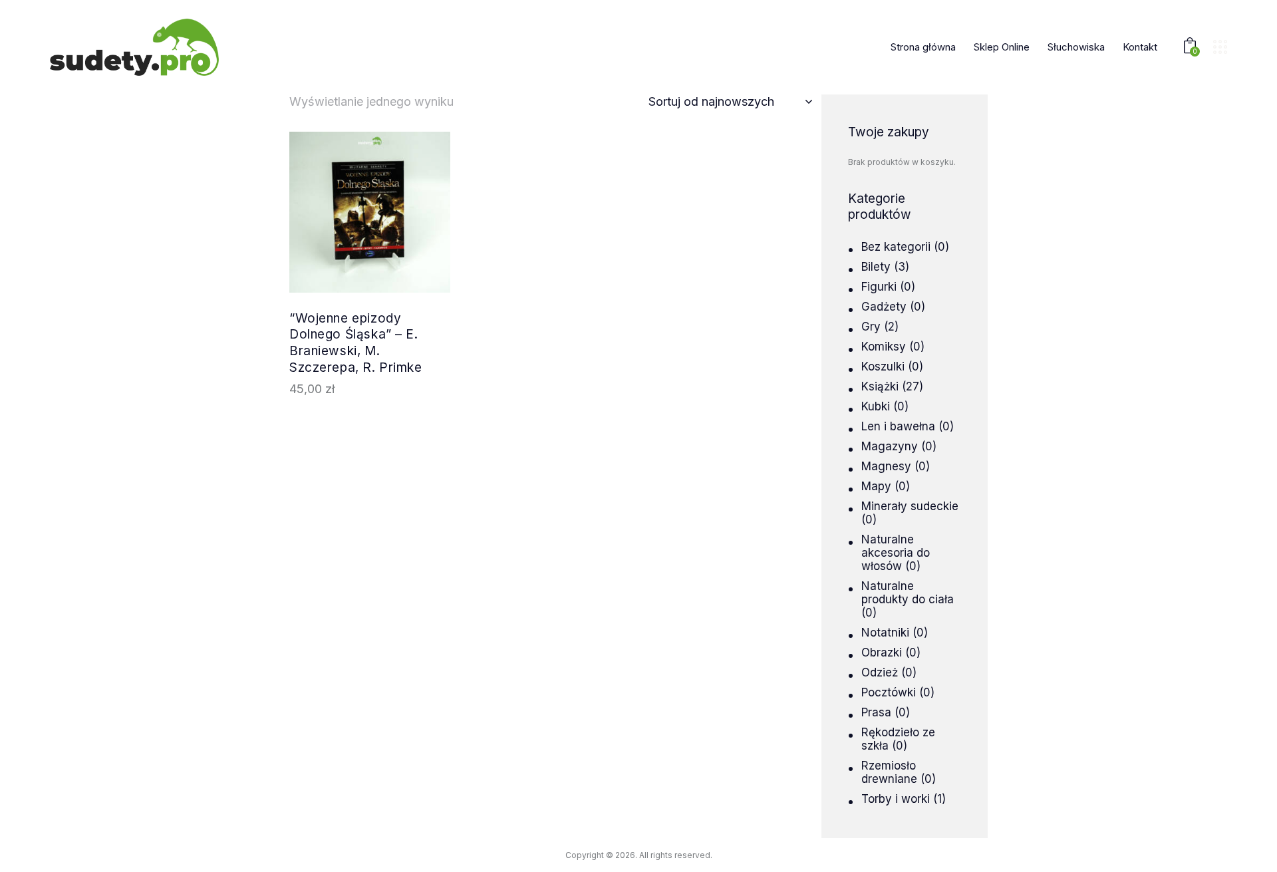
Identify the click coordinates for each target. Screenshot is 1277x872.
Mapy (876, 486)
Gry (871, 326)
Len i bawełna (898, 426)
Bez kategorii (895, 246)
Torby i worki (895, 798)
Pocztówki (888, 692)
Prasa (876, 712)
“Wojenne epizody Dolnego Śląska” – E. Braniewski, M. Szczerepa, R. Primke (355, 343)
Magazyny (889, 446)
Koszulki (883, 366)
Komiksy (883, 346)
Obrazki (881, 652)
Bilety (876, 266)
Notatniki (885, 632)
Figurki (879, 286)
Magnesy (886, 466)
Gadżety (884, 306)
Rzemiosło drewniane (889, 772)
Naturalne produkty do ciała (907, 592)
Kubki (875, 406)
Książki (880, 386)
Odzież (879, 672)
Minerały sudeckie (909, 506)
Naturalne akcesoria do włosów (895, 553)
